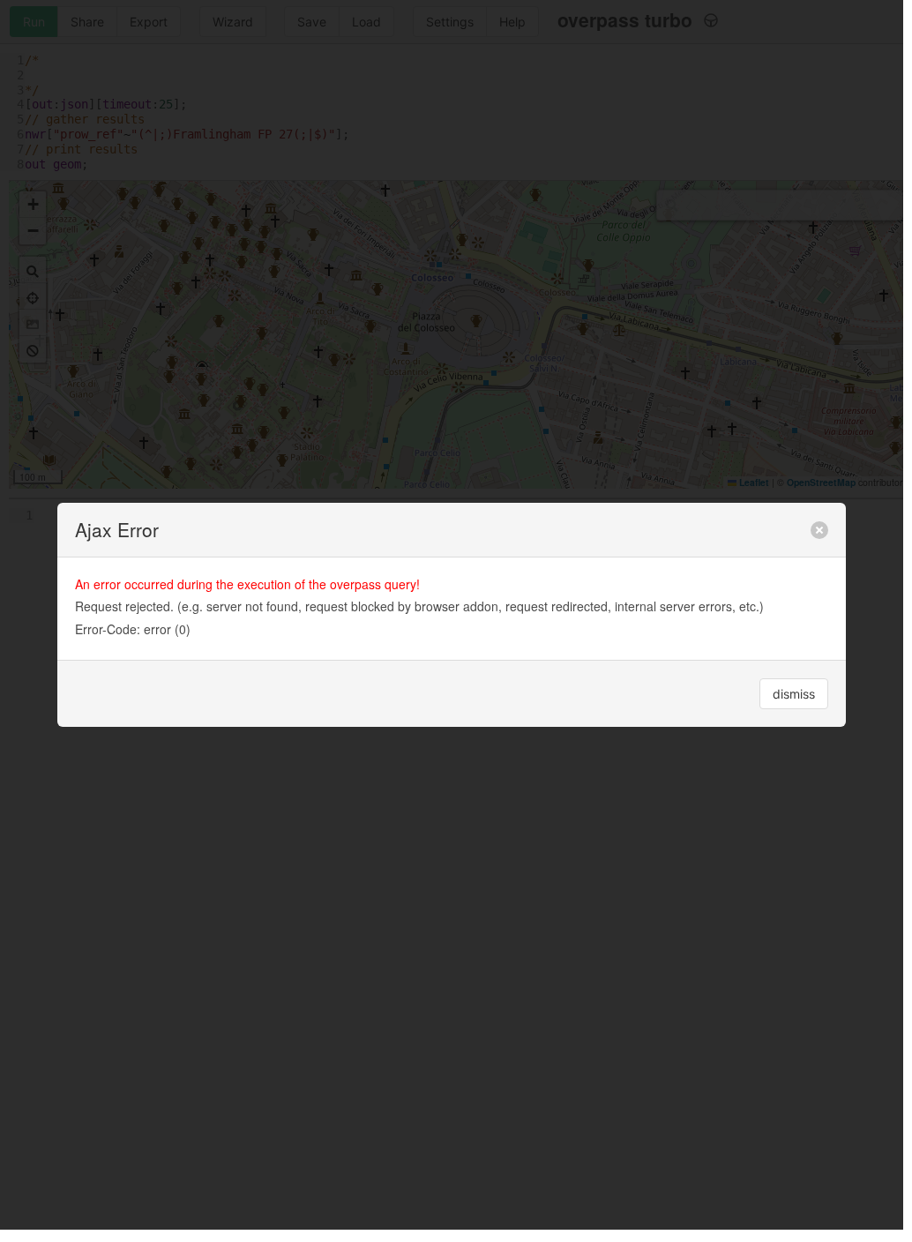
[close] (819, 530)
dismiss (794, 693)
